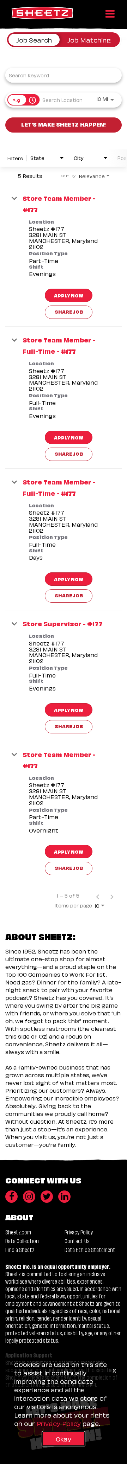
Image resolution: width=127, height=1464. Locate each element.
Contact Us (77, 1240)
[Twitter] (47, 1196)
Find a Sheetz (20, 1249)
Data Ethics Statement (90, 1249)
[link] (63, 256)
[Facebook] (11, 1196)
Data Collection (22, 1240)
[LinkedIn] (64, 1196)
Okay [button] (63, 1438)
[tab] (34, 40)
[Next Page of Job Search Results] (112, 895)
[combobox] (60, 75)
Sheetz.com (18, 1232)
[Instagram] (29, 1196)
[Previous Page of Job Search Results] (98, 895)
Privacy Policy (79, 1232)
